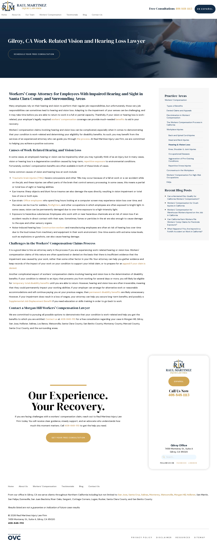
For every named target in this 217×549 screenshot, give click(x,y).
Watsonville (167, 494)
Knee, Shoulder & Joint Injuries (182, 149)
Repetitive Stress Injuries (180, 165)
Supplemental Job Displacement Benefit (30, 301)
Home (4, 14)
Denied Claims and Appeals (179, 110)
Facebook (181, 463)
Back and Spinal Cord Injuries (182, 135)
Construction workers (53, 227)
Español (179, 381)
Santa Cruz (134, 494)
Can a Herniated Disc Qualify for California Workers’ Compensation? (183, 197)
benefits (120, 119)
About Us (16, 14)
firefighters (54, 205)
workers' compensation (63, 119)
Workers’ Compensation (50, 14)
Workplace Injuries (175, 129)
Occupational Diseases (179, 154)
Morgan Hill (180, 494)
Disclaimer (164, 537)
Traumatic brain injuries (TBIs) (28, 177)
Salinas (144, 494)
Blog (85, 14)
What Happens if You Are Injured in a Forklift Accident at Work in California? (184, 230)
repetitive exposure (94, 161)
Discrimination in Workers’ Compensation (178, 116)
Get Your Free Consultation (68, 438)
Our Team (29, 14)
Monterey (154, 494)
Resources (183, 537)
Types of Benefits (175, 106)
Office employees (32, 200)
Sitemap (199, 537)
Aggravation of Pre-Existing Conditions (181, 159)
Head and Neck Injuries (179, 140)
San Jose (122, 494)
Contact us (51, 319)
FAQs (169, 182)
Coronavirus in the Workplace (180, 170)
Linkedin (192, 463)
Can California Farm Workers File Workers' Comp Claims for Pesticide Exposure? (183, 222)
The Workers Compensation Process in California (184, 123)
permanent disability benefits (105, 292)
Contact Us (97, 14)
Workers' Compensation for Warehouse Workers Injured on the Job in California (185, 212)
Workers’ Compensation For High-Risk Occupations (184, 176)
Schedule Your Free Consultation (34, 54)
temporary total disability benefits (31, 283)
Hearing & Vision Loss (179, 144)
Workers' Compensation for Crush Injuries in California (182, 204)
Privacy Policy (141, 537)
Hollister (191, 494)
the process (83, 138)
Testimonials (72, 14)
